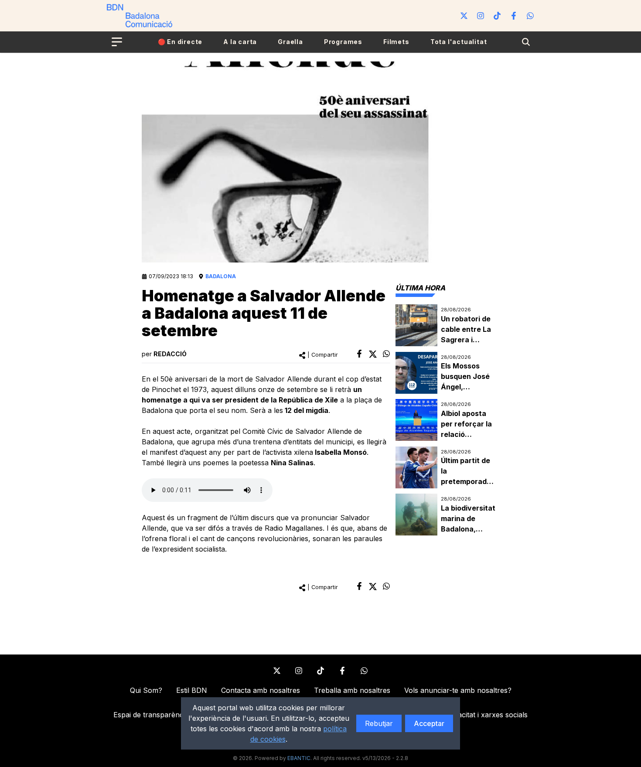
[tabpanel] (447, 420)
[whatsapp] (386, 354)
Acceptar (429, 723)
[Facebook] (514, 16)
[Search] (526, 42)
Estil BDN (191, 690)
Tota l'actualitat (458, 41)
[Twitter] (464, 16)
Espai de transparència (151, 714)
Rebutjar (379, 723)
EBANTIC (298, 758)
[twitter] (372, 354)
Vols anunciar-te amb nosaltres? (457, 690)
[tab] (420, 287)
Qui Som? (146, 690)
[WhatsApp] (530, 16)
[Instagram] (480, 16)
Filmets (396, 41)
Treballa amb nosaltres (352, 690)
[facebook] (359, 354)
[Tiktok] (497, 16)
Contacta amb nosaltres (260, 690)
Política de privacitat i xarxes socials (468, 714)
